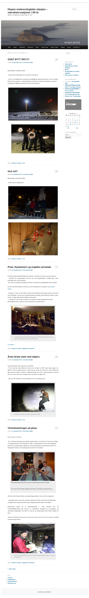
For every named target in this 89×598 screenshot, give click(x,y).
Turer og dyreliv (69, 90)
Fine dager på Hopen (75, 87)
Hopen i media (54, 47)
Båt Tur (67, 69)
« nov (68, 128)
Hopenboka (22, 47)
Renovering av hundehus (71, 75)
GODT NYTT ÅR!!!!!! (18, 59)
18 (70, 122)
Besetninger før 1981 (74, 94)
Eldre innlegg (11, 569)
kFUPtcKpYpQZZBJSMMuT (72, 89)
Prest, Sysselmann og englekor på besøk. (29, 266)
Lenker (69, 47)
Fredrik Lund (68, 96)
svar (23, 163)
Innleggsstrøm (11, 579)
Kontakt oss (76, 47)
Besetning (30, 47)
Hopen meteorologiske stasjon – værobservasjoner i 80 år (28, 10)
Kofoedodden (77, 96)
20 (75, 122)
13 (75, 121)
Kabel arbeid (68, 64)
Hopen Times (44, 47)
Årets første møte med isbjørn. (24, 356)
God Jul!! (13, 171)
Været (37, 47)
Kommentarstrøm (12, 581)
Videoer (63, 47)
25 (70, 124)
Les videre (11, 344)
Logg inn (10, 577)
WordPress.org (12, 583)
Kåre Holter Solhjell (28, 62)
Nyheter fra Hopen (16, 163)
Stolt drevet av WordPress (44, 592)
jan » (77, 128)
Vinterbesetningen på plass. (22, 428)
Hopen (15, 47)
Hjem (9, 47)
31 (68, 126)
